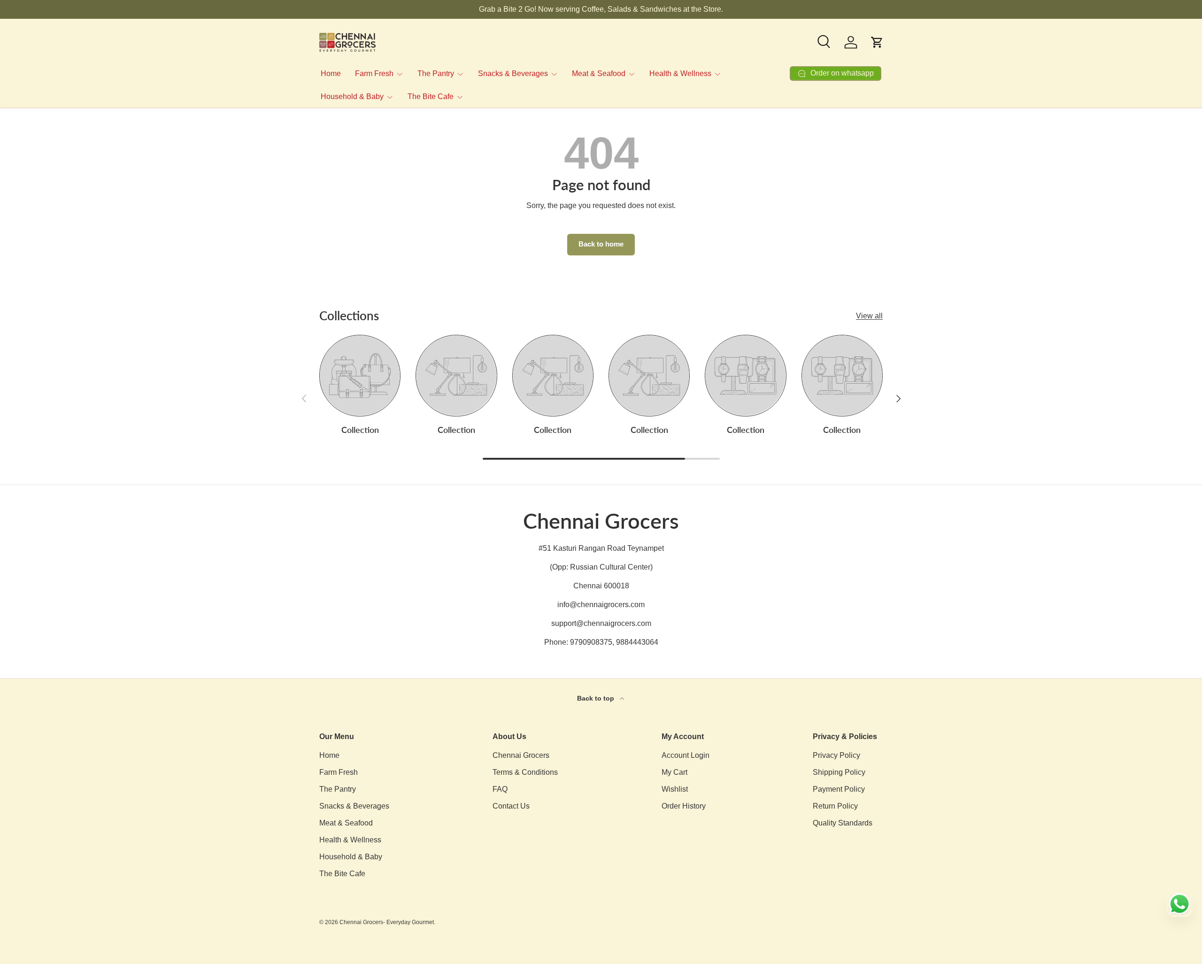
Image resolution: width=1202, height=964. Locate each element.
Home (331, 73)
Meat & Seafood (598, 73)
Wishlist (675, 789)
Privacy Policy (836, 755)
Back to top (596, 698)
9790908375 (591, 642)
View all (869, 316)
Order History (684, 806)
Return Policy (835, 806)
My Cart (674, 772)
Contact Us (511, 806)
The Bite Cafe (431, 96)
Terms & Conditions (525, 772)
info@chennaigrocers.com (601, 605)
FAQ (500, 789)
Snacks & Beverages (513, 73)
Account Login (685, 755)
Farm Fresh (374, 73)
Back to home (601, 244)
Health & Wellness (680, 73)
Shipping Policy (839, 772)
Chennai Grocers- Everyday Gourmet (386, 922)
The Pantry (435, 73)
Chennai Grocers (521, 755)
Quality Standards (842, 823)
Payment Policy (839, 789)
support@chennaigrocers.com (601, 623)
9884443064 (637, 642)
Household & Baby (352, 96)
